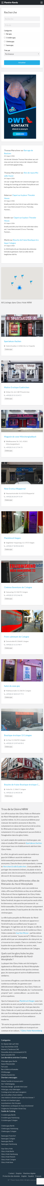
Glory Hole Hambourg (9, 1154)
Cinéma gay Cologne (8, 1131)
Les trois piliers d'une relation (11, 1095)
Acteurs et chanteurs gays (10, 1100)
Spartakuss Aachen (12, 341)
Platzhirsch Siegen (12, 538)
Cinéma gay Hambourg (9, 1128)
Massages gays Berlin (9, 1061)
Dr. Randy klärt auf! (8, 1044)
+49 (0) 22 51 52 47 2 (13, 395)
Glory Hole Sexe (7, 1162)
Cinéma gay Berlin (7, 1126)
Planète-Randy (11, 2)
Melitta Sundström (8, 1075)
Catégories (8, 31)
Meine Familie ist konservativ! (12, 1081)
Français (38, 1176)
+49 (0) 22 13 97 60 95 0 (15, 743)
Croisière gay (11, 38)
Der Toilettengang (8, 1084)
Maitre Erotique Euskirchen (16, 387)
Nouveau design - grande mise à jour (14, 1087)
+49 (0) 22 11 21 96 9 (13, 645)
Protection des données (11, 1176)
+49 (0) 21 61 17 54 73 (14, 447)
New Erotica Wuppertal (15, 488)
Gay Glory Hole (7, 1149)
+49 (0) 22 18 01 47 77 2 (15, 694)
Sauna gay (9, 45)
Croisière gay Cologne (9, 1120)
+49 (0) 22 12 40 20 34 (14, 793)
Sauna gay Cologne (8, 1138)
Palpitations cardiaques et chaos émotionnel (17, 1106)
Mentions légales (29, 1173)
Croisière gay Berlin (8, 1115)
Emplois (19, 1173)
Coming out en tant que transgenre (13, 1092)
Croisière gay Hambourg (10, 1118)
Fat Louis (4, 1067)
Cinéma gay (10, 41)
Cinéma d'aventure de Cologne (18, 587)
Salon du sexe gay (12, 686)
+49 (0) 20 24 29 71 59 (14, 497)
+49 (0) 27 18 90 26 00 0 (15, 546)
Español (31, 1176)
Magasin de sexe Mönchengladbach (20, 436)
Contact (11, 1173)
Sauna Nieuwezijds (8, 1064)
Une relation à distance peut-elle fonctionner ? (18, 1097)
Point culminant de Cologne (16, 636)
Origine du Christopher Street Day (13, 1108)
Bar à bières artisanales (9, 1069)
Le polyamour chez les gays (11, 1103)
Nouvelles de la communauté (11, 1052)
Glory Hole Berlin (7, 1151)
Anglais (24, 1176)
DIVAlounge (5, 1072)
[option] (34, 1184)
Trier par (7, 50)
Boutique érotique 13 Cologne (18, 735)
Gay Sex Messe (22, 933)
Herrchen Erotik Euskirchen (15, 866)
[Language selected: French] (35, 1183)
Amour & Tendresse (8, 1049)
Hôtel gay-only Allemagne (10, 1089)
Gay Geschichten (7, 1047)
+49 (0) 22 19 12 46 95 (14, 595)
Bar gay (9, 34)
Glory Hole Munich (8, 1157)
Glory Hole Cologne (8, 1159)
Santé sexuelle (6, 1055)
